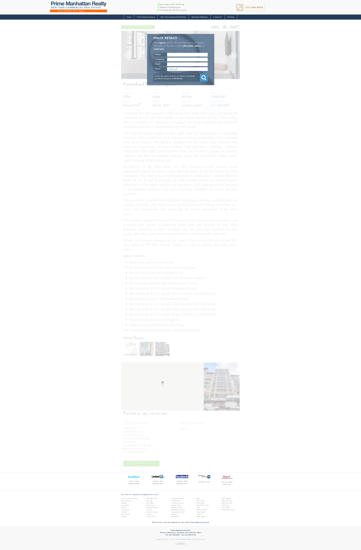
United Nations (226, 498)
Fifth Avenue (150, 505)
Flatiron (148, 510)
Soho (198, 507)
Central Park (125, 505)
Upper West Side (227, 503)
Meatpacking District (178, 510)
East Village (150, 503)
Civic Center (125, 514)
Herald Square (175, 501)
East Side (149, 501)
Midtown (174, 514)
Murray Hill (175, 516)
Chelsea (124, 507)
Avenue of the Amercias (129, 498)
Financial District (151, 507)
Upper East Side (227, 501)
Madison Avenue (176, 507)
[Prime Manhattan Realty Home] (78, 6)
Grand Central (151, 516)
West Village (226, 507)
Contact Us (217, 17)
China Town (125, 510)
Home (129, 17)
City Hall (124, 512)
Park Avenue (201, 501)
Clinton (123, 516)
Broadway (124, 503)
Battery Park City (126, 501)
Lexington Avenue (177, 503)
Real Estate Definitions (200, 17)
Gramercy (149, 514)
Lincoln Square (176, 505)
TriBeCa (199, 514)
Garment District (152, 512)
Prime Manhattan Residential (200, 522)
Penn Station (201, 503)
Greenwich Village (177, 498)
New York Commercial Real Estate (173, 17)
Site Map (230, 17)
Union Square (201, 516)
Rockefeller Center (203, 505)
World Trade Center (228, 510)
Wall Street (225, 505)
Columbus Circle (151, 498)
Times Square (201, 512)
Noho (198, 498)
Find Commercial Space (146, 17)
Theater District (202, 510)
